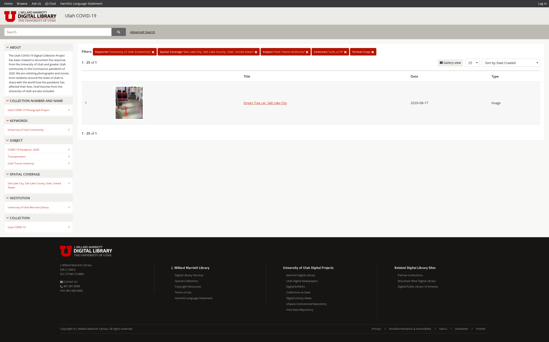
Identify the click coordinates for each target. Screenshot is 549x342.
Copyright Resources (188, 286)
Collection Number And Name (36, 101)
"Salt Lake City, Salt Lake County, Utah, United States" (207, 51)
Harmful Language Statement (81, 4)
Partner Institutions (410, 275)
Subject (16, 140)
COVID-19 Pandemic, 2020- (24, 150)
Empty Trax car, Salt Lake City (265, 103)
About (15, 47)
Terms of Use (183, 292)
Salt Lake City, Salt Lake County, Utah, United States (34, 185)
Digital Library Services (189, 275)
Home (8, 4)
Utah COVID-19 (80, 16)
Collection (20, 218)
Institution (20, 198)
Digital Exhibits (295, 286)
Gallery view (452, 63)
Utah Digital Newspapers (302, 281)
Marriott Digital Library (300, 275)
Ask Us (36, 4)
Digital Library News (299, 298)
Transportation (17, 156)
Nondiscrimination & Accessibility (410, 329)
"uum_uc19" (329, 51)
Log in (542, 4)
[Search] (119, 32)
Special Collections (186, 281)
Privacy (376, 329)
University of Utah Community (26, 130)
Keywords (18, 120)
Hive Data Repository (299, 310)
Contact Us (70, 282)
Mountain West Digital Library (417, 281)
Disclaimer (461, 329)
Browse (22, 4)
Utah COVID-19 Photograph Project (28, 110)
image (361, 51)
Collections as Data (298, 292)
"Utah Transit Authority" (284, 51)
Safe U (443, 329)
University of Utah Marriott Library (28, 207)
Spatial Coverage (25, 174)
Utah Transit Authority (21, 163)
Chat (52, 4)
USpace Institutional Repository (306, 304)
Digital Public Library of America (418, 286)
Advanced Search (142, 32)
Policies (481, 329)
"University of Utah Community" (123, 51)
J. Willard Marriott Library (76, 265)
